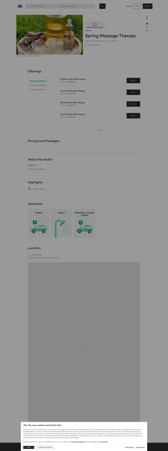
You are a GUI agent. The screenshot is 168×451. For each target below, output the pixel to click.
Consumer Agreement (78, 442)
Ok (29, 447)
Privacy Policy (103, 442)
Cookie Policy (140, 447)
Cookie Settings (45, 447)
